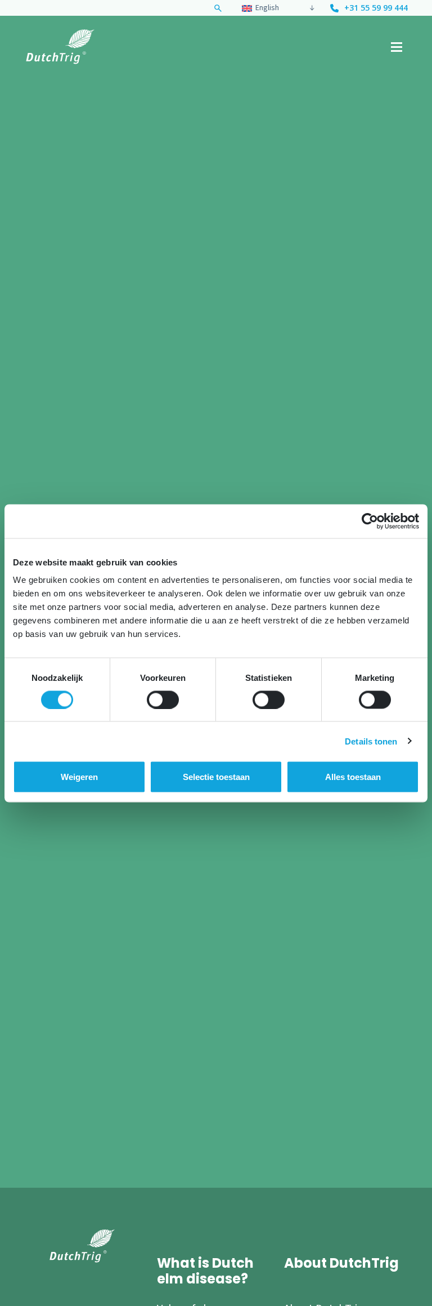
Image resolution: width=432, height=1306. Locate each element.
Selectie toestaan (216, 776)
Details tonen (371, 741)
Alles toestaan (353, 776)
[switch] (163, 699)
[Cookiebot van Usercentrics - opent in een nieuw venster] (370, 520)
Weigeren (79, 776)
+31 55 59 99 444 (376, 8)
